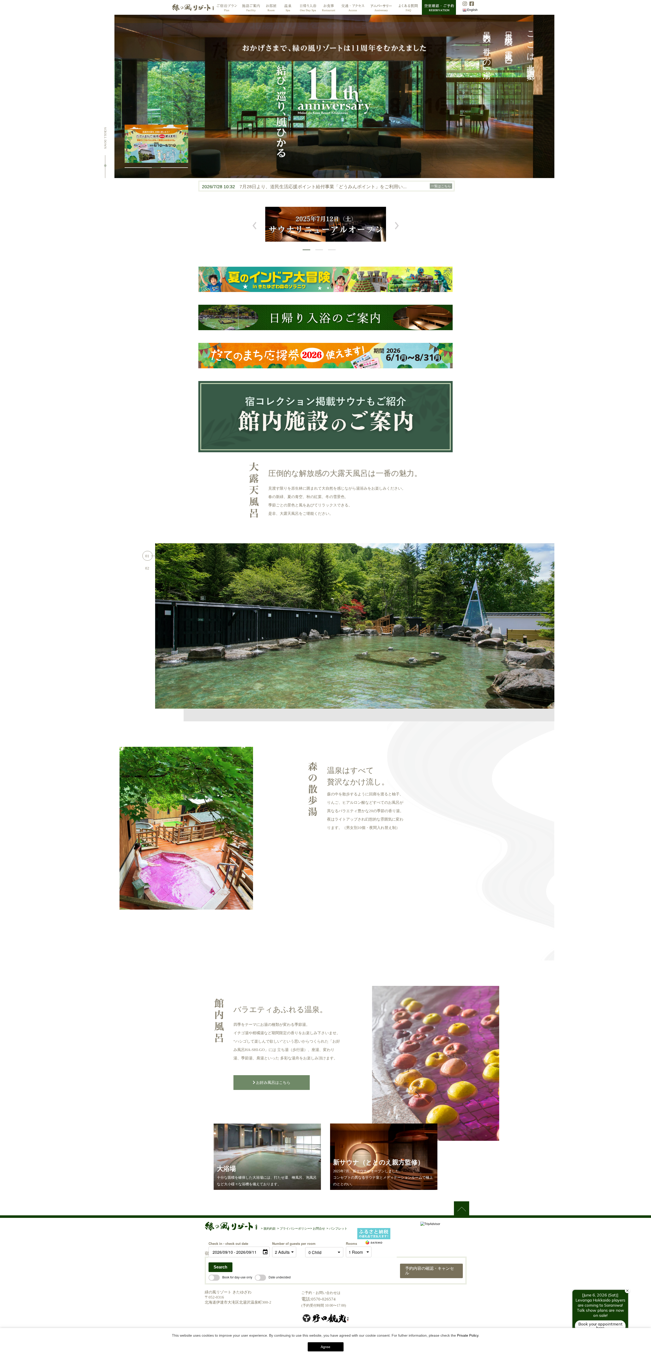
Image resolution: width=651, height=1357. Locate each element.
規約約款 (269, 1228)
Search (220, 1267)
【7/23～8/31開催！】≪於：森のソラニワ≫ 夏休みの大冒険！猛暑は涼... (315, 186)
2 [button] (319, 249)
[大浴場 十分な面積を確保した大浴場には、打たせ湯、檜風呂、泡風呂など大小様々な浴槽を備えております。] (267, 1187)
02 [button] (147, 568)
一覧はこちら (441, 186)
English (472, 10)
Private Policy (467, 1335)
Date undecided (280, 1277)
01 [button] (147, 556)
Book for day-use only (237, 1277)
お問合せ (319, 1228)
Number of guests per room (287, 1243)
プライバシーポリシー (294, 1228)
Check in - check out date (228, 1243)
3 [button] (332, 249)
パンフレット (337, 1228)
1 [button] (306, 249)
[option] (325, 224)
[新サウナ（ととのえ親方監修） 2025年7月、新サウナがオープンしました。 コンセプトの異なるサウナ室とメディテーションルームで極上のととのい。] (383, 1187)
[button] (129, 167)
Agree (325, 1347)
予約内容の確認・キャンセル (429, 1270)
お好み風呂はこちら (272, 1083)
